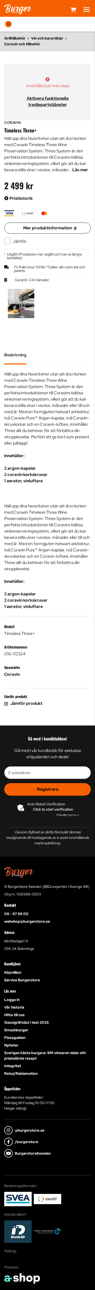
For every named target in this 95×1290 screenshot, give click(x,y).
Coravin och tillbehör (22, 44)
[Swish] (47, 1199)
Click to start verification (53, 809)
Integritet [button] (12, 1066)
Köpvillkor (13, 972)
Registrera (47, 789)
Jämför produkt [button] (26, 703)
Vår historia (14, 1007)
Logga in (12, 999)
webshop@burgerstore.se (27, 921)
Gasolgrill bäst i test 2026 (26, 1022)
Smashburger (16, 1030)
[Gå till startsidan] (18, 9)
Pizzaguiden (14, 1037)
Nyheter (11, 1045)
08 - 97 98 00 (16, 913)
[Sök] (8, 24)
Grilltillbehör (15, 38)
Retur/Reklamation (21, 1073)
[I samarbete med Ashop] (22, 1278)
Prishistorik (21, 198)
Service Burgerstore (22, 980)
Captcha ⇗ (67, 815)
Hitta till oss (14, 1014)
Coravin (12, 674)
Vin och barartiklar (47, 38)
